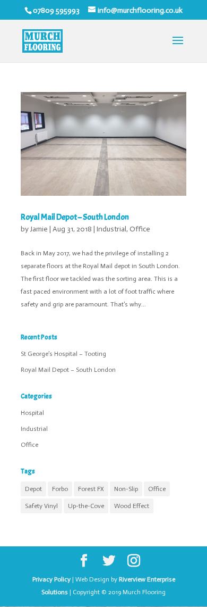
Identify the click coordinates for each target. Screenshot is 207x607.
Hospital (32, 413)
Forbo (60, 489)
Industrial (111, 229)
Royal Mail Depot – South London (75, 217)
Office (140, 229)
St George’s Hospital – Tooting (63, 353)
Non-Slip (126, 489)
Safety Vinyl (41, 506)
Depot (33, 489)
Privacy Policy (51, 579)
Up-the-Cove (86, 506)
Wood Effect (131, 506)
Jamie (39, 229)
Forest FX (91, 489)
